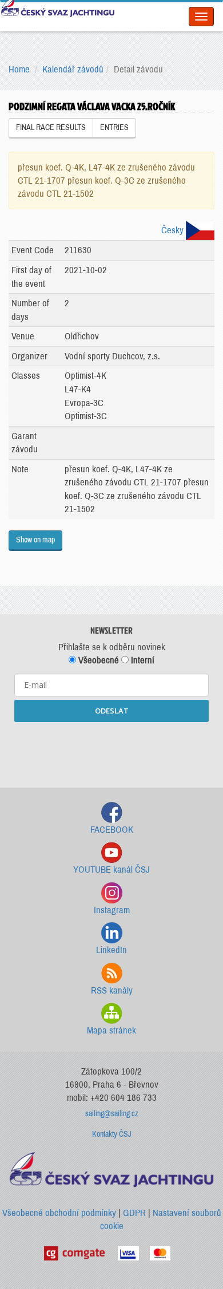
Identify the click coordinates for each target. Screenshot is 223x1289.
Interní (141, 660)
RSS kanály (112, 990)
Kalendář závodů (72, 69)
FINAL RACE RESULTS (51, 127)
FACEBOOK (111, 829)
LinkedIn (111, 950)
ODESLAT (112, 711)
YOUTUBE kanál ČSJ (111, 869)
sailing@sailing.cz (111, 1113)
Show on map (35, 540)
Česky (173, 230)
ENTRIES (114, 127)
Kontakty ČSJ (112, 1134)
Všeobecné (97, 660)
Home (19, 69)
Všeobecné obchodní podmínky (59, 1213)
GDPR (134, 1213)
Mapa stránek (111, 1030)
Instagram (112, 910)
